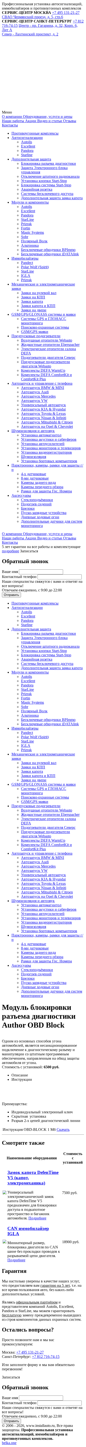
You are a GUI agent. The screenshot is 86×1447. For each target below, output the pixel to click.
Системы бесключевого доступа (47, 194)
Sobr (24, 237)
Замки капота (32, 301)
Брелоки (28, 508)
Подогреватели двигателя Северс (48, 357)
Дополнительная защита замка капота (52, 198)
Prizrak (26, 224)
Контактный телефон (20, 577)
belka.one (9, 1443)
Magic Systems (32, 232)
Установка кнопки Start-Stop (44, 181)
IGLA (25, 276)
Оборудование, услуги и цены (47, 116)
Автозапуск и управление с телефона (41, 383)
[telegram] (38, 71)
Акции (30, 121)
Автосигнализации (27, 138)
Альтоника (30, 245)
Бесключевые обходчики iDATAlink (50, 254)
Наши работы (13, 121)
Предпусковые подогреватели (35, 336)
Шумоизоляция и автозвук (33, 431)
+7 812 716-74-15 (45, 1357)
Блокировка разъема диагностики (48, 163)
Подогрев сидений (36, 504)
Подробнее (37, 1218)
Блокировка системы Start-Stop (46, 185)
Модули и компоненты (30, 202)
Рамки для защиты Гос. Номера (46, 491)
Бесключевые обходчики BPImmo (48, 250)
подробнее (10, 551)
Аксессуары (21, 495)
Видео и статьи (49, 121)
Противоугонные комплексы (35, 133)
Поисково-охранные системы (45, 327)
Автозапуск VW (34, 401)
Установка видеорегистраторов (46, 452)
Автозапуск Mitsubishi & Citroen (47, 422)
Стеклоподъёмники (37, 500)
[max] (38, 108)
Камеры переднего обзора (42, 487)
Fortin (25, 228)
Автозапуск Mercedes (38, 396)
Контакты (10, 125)
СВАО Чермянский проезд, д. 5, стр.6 (32, 17)
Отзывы (69, 121)
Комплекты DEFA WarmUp (43, 370)
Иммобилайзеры (24, 258)
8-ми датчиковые (35, 478)
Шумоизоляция (33, 457)
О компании (12, 116)
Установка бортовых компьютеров (49, 461)
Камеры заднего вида (38, 482)
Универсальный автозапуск (43, 405)
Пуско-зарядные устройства (43, 513)
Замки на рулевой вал (38, 293)
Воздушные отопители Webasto (46, 340)
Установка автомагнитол (41, 435)
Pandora (27, 151)
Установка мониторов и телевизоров (51, 448)
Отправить (11, 595)
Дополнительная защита (31, 159)
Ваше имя (10, 572)
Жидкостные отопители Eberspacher (50, 345)
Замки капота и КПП (38, 306)
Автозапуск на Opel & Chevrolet (47, 426)
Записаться (29, 551)
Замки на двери (33, 310)
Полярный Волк (34, 241)
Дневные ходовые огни (40, 517)
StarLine (27, 219)
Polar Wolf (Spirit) (35, 267)
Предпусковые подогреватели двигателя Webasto (45, 364)
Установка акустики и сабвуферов (48, 439)
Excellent (28, 146)
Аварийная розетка (36, 189)
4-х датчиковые (33, 474)
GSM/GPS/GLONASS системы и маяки (43, 314)
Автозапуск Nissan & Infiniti (43, 418)
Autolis (26, 142)
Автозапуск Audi (35, 392)
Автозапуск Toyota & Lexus (43, 414)
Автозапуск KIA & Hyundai (43, 409)
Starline (26, 155)
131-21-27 (66, 13)
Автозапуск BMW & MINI (42, 388)
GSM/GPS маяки (34, 332)
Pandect (27, 263)
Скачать (63, 1129)
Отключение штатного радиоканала (50, 176)
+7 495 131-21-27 (30, 1352)
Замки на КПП (33, 297)
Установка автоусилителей (42, 444)
